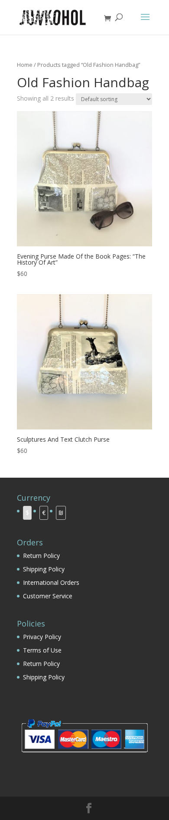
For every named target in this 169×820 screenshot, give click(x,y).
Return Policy (41, 555)
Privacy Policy (42, 637)
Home (24, 65)
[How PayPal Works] (84, 755)
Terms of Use (42, 650)
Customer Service (47, 596)
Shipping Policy (44, 569)
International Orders (51, 582)
